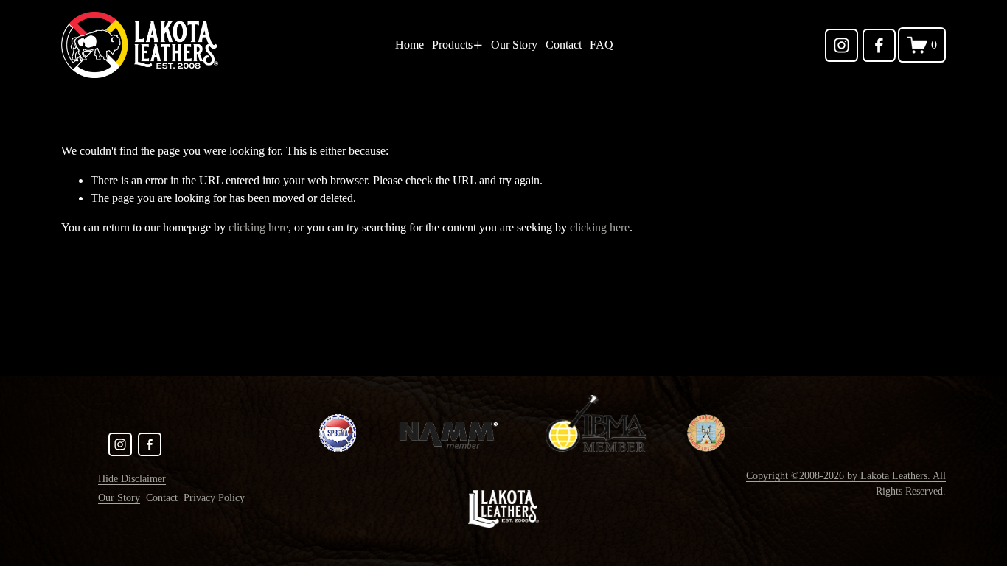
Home (409, 44)
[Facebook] (879, 45)
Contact (564, 44)
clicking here (258, 227)
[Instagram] (841, 45)
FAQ (601, 44)
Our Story (514, 44)
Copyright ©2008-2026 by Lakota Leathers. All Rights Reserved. (846, 483)
